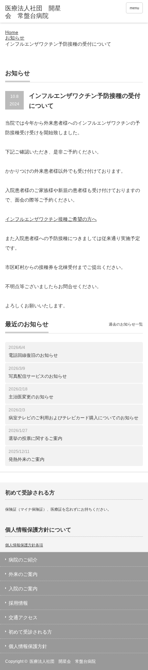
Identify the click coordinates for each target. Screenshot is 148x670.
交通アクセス (23, 617)
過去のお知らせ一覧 (126, 324)
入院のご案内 (23, 588)
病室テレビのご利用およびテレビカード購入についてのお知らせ (73, 417)
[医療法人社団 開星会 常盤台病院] (34, 12)
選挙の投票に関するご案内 (35, 438)
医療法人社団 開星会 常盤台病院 (63, 661)
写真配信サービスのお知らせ (38, 376)
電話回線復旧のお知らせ (33, 355)
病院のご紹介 (23, 560)
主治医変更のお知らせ (31, 396)
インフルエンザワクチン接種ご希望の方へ (51, 219)
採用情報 (18, 603)
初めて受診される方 (30, 632)
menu (134, 8)
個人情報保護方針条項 (24, 545)
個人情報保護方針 (28, 646)
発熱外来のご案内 (26, 459)
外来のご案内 (23, 574)
